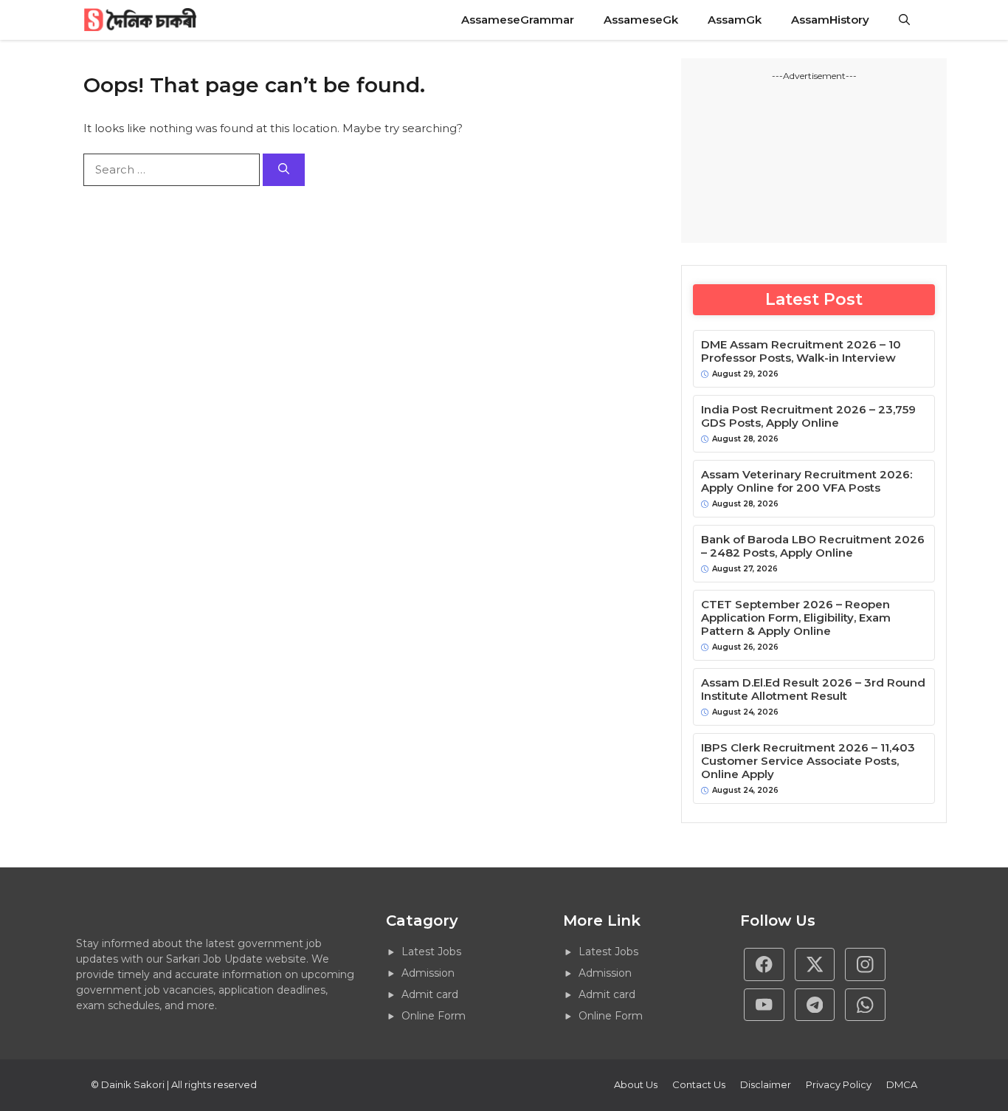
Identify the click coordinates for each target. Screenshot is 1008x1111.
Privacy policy (838, 1084)
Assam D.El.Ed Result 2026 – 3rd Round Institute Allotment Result (813, 689)
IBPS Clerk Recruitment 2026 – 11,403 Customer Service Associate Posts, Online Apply (808, 761)
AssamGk (735, 20)
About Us (635, 1084)
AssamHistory (830, 20)
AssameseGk (641, 20)
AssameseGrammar (517, 20)
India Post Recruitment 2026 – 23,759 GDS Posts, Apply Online (808, 416)
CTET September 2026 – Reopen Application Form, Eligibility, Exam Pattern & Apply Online (796, 618)
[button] (904, 20)
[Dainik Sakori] (141, 20)
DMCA (901, 1084)
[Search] (284, 170)
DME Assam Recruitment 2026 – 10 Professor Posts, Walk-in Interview (801, 351)
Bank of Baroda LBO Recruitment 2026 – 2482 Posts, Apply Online (813, 546)
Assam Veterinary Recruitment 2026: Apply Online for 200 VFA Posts (806, 481)
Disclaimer (765, 1084)
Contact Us (698, 1084)
